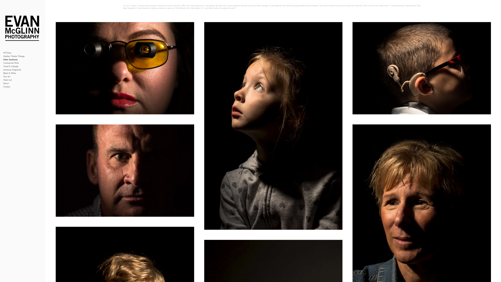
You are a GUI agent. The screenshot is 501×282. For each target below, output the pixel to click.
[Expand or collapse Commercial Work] (20, 63)
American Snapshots (12, 69)
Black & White (9, 73)
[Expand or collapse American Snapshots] (23, 70)
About (6, 83)
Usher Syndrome (10, 59)
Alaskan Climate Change (14, 56)
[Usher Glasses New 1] (125, 68)
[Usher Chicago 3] (125, 170)
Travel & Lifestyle (10, 66)
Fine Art (6, 76)
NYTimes (7, 52)
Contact (6, 86)
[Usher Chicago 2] (422, 68)
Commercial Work (11, 62)
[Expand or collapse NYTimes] (13, 53)
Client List (7, 79)
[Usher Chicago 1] (273, 126)
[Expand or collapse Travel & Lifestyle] (20, 66)
